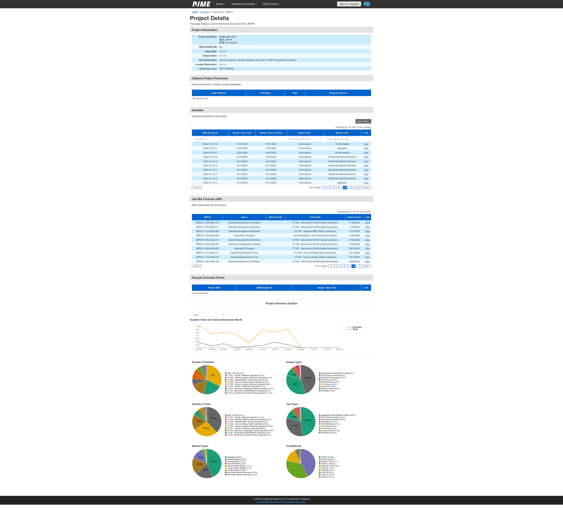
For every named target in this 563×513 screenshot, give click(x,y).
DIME (195, 12)
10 (353, 266)
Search (220, 4)
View (366, 143)
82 (353, 187)
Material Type (342, 133)
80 (345, 187)
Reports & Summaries (243, 4)
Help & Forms (270, 4)
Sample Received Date (271, 133)
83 (358, 187)
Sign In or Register (349, 4)
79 (341, 187)
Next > (367, 187)
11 (358, 266)
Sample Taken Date (242, 133)
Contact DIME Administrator (269, 501)
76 (328, 187)
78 (336, 187)
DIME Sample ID (210, 133)
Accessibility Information (295, 501)
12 (362, 266)
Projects (204, 12)
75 (324, 187)
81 (349, 187)
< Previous (197, 187)
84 (362, 187)
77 (332, 187)
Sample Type (304, 133)
